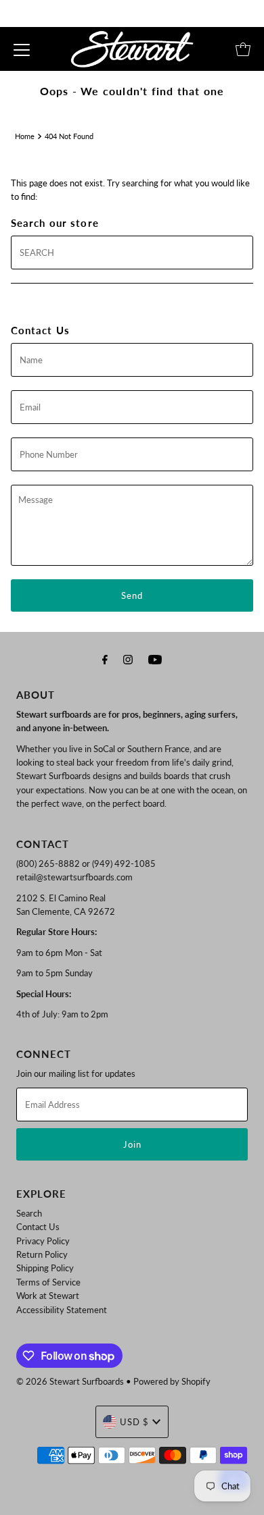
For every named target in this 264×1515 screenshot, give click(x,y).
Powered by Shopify (172, 1381)
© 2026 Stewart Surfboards (70, 1381)
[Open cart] (243, 49)
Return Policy (42, 1254)
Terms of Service (48, 1282)
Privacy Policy (43, 1240)
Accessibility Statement (61, 1309)
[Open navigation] (21, 49)
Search (29, 1213)
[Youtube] (155, 659)
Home (25, 136)
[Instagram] (128, 659)
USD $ (134, 1421)
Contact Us (38, 1226)
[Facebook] (105, 659)
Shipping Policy (45, 1267)
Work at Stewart (47, 1295)
